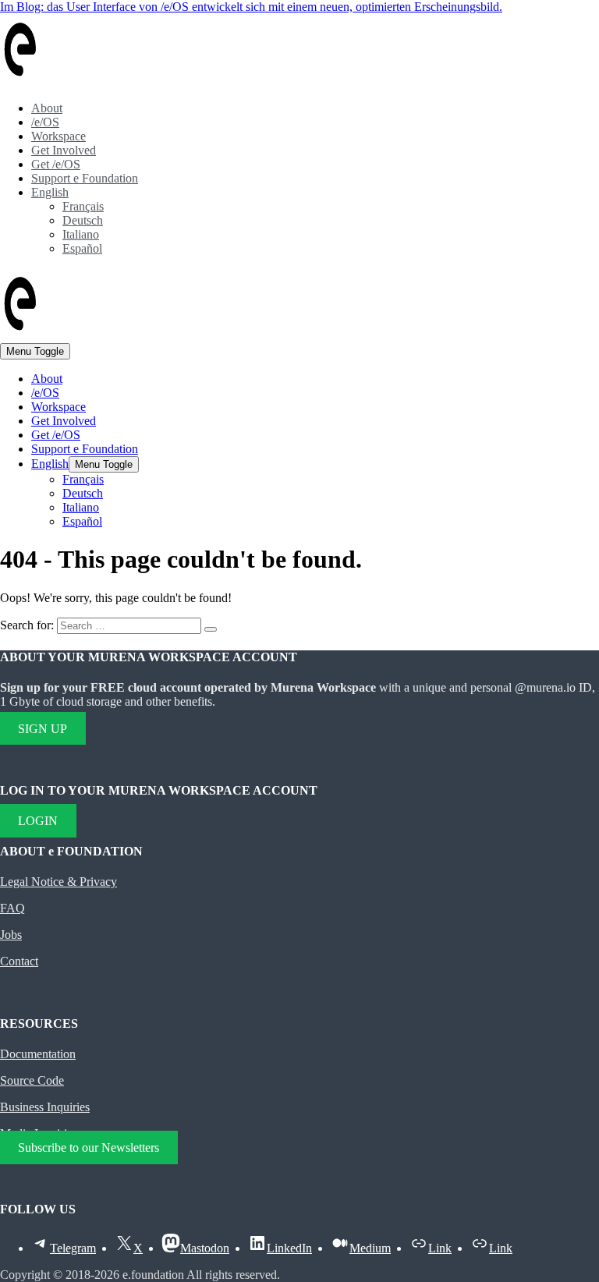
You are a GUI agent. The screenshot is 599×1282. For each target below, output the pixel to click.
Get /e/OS (55, 164)
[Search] (210, 629)
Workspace (58, 136)
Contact (19, 961)
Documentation (38, 1054)
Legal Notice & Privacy (58, 881)
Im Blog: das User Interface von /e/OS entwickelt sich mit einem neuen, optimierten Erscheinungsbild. (251, 6)
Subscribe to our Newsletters (88, 1147)
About (46, 108)
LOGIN (38, 820)
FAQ (12, 908)
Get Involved (63, 150)
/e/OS (45, 122)
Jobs (11, 934)
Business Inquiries (45, 1107)
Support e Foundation (84, 178)
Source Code (32, 1080)
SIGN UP (42, 728)
